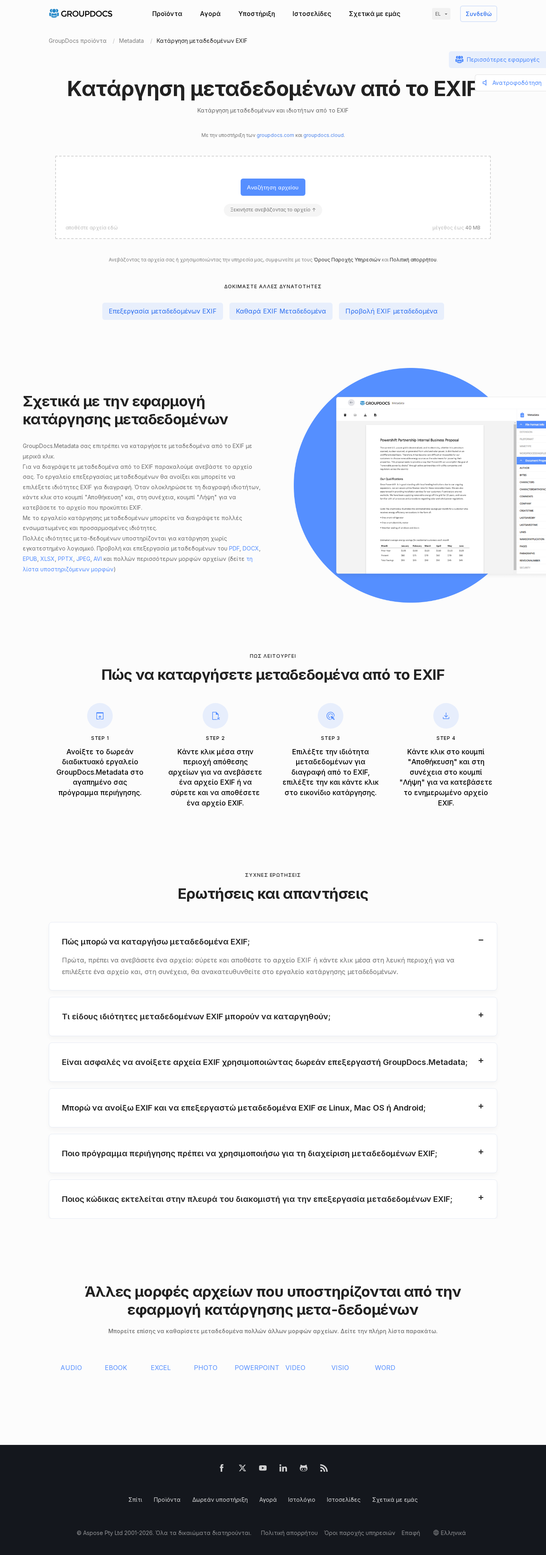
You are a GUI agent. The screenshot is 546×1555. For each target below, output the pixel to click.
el (438, 14)
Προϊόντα (167, 14)
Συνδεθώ (479, 13)
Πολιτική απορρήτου (413, 260)
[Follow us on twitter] (242, 1469)
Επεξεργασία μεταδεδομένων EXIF (163, 311)
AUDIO (71, 1368)
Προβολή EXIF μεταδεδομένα (391, 311)
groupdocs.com (275, 135)
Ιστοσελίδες (312, 14)
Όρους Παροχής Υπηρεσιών (347, 260)
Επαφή (411, 1532)
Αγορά (210, 14)
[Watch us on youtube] (263, 1469)
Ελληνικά (453, 1532)
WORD (385, 1368)
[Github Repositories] (303, 1469)
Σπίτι (135, 1499)
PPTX (65, 558)
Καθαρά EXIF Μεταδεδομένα (281, 311)
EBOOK (116, 1368)
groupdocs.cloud (323, 135)
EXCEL (161, 1368)
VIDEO (295, 1368)
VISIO (340, 1368)
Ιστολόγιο (301, 1499)
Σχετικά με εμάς (375, 14)
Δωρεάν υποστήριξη (220, 1499)
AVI (98, 558)
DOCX (251, 548)
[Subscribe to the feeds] (324, 1469)
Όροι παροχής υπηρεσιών (359, 1532)
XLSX (47, 558)
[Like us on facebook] (221, 1469)
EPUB (30, 558)
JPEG (83, 558)
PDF (234, 548)
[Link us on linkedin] (283, 1469)
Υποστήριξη (256, 14)
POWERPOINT (257, 1368)
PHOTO (205, 1368)
